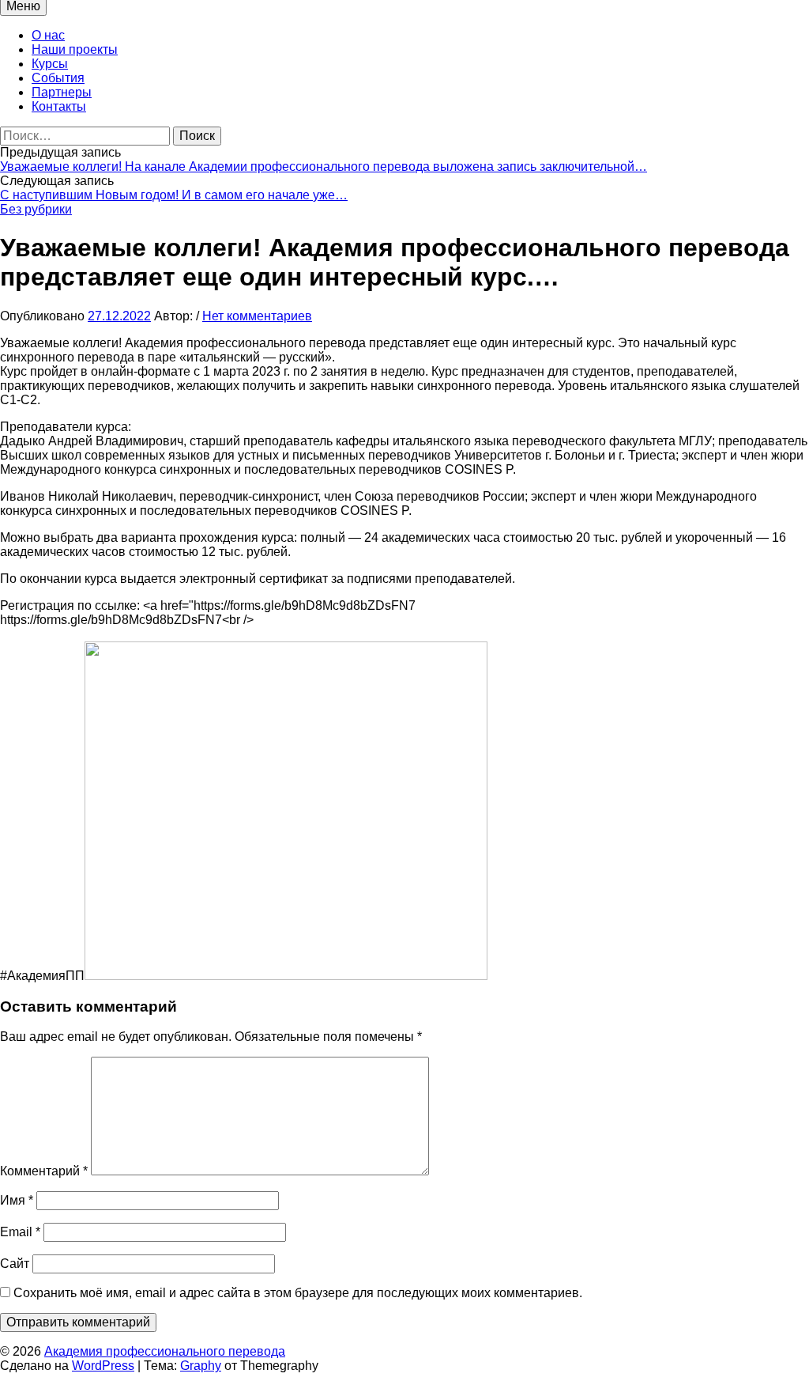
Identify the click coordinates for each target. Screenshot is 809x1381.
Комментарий (44, 1171)
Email (20, 1232)
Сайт (14, 1263)
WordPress (103, 1365)
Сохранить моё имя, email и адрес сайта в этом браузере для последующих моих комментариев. (297, 1293)
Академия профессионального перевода (164, 1351)
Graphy (200, 1365)
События (58, 78)
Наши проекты (75, 49)
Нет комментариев (257, 316)
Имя (16, 1200)
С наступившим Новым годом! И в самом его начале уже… (174, 195)
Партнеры (62, 92)
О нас (48, 35)
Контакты (59, 106)
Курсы (50, 63)
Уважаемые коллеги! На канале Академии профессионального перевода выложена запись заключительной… (323, 166)
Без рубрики (36, 209)
